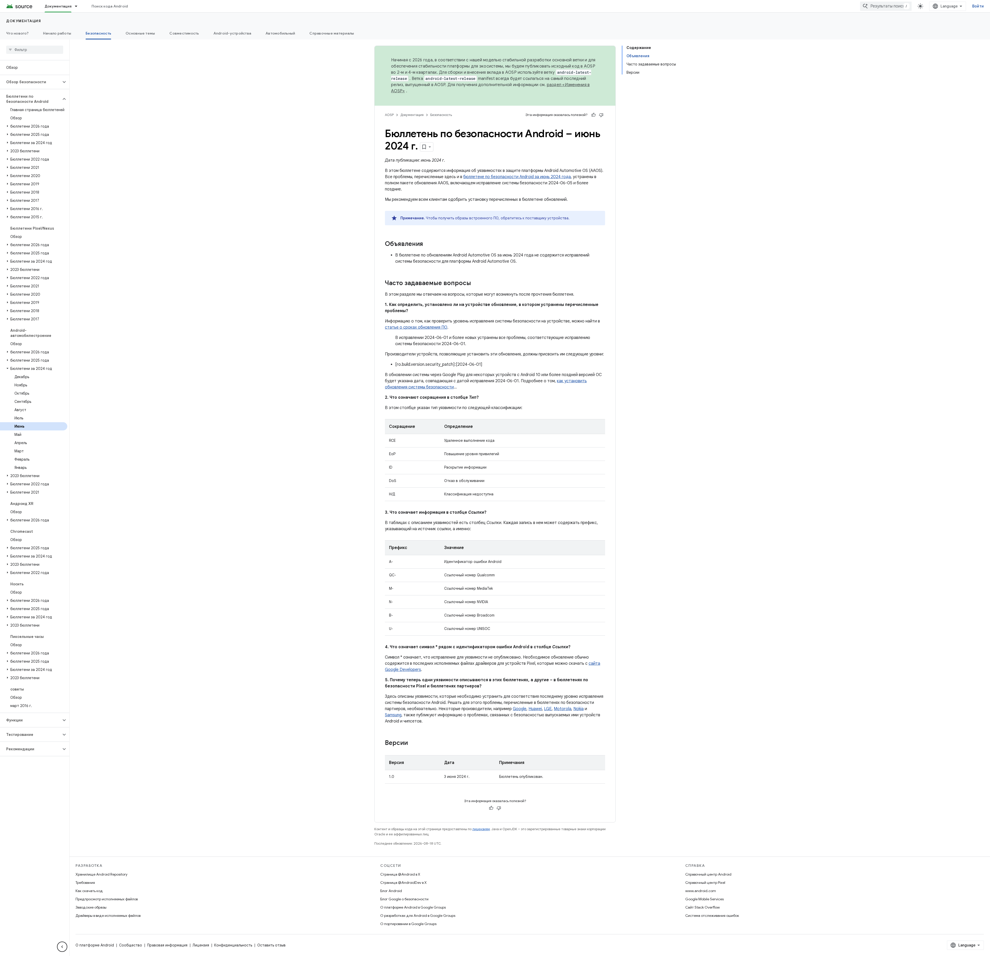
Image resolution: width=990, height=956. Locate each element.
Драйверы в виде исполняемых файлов (108, 915)
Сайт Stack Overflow (702, 907)
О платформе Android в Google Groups (413, 907)
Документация (58, 6)
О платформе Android (95, 945)
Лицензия (201, 945)
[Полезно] (593, 115)
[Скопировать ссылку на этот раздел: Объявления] (428, 244)
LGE (548, 708)
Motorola (562, 708)
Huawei (535, 708)
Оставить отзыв (271, 945)
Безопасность (98, 33)
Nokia (578, 708)
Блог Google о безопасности (404, 899)
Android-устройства (232, 33)
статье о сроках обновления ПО (416, 327)
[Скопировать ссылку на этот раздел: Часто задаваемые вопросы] (476, 283)
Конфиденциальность (233, 945)
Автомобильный (280, 33)
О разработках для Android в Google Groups (417, 915)
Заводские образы (91, 907)
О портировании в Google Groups (408, 923)
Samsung (393, 715)
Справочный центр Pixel (705, 882)
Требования (85, 882)
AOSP (389, 115)
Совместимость (184, 33)
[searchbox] (34, 50)
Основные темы (140, 33)
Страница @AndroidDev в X (403, 882)
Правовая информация (167, 945)
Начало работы (57, 33)
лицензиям (481, 829)
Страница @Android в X (400, 874)
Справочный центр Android (708, 874)
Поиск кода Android (110, 6)
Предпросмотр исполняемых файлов (107, 899)
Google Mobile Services (704, 899)
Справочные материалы (331, 33)
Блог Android (391, 890)
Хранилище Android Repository (101, 874)
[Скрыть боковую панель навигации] (62, 947)
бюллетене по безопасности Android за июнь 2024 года (517, 176)
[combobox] (886, 6)
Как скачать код (89, 890)
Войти (978, 6)
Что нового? (17, 33)
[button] (30, 82)
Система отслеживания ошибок (712, 915)
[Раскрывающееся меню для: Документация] (78, 6)
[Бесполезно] (601, 115)
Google (519, 708)
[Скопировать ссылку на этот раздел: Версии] (413, 743)
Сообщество (130, 945)
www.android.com (700, 890)
